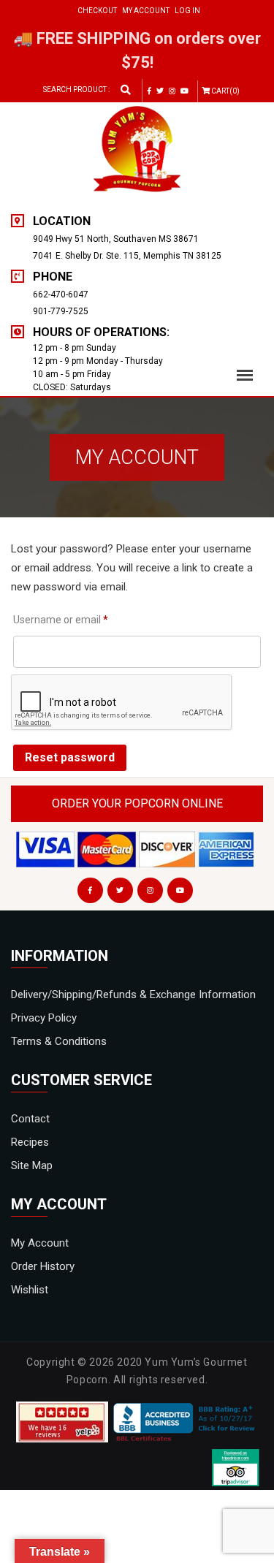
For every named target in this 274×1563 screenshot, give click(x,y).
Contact (30, 1118)
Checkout (97, 11)
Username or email (60, 619)
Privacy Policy (44, 1017)
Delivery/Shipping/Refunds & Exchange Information (133, 994)
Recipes (30, 1142)
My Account (146, 11)
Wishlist (29, 1289)
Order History (43, 1266)
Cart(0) (225, 91)
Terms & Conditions (59, 1041)
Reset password (70, 757)
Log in (187, 11)
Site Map (32, 1165)
